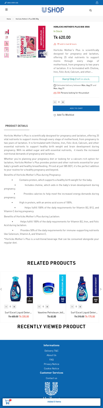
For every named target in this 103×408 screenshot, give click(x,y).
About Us (51, 355)
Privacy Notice (51, 364)
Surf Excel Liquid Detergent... (19, 312)
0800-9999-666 (12, 2)
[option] (6, 32)
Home (9, 19)
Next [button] (100, 289)
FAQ (51, 360)
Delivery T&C (51, 351)
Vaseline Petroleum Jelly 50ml (52, 312)
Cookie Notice (51, 368)
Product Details (16, 126)
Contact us (51, 378)
